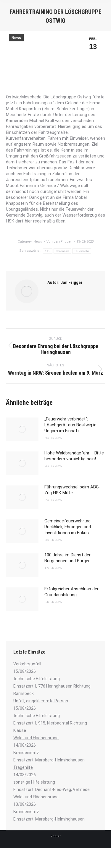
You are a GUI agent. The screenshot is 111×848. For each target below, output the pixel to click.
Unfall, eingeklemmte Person (40, 700)
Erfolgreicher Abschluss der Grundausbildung (71, 591)
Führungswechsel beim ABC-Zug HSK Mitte (72, 490)
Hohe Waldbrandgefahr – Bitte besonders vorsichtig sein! (74, 456)
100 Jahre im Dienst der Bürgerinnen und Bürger (67, 557)
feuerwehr (82, 251)
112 (47, 251)
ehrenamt (62, 251)
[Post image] (22, 429)
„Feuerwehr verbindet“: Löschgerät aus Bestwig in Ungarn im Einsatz (70, 424)
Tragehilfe (23, 767)
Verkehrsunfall (27, 664)
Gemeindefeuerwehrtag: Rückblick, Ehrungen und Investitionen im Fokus (67, 526)
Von (59, 241)
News (16, 38)
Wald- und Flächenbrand (36, 737)
